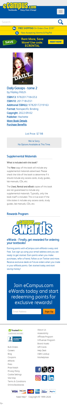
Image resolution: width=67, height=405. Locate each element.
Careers (11, 350)
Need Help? (21, 397)
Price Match (13, 367)
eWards (11, 360)
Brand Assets (43, 343)
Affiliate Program (45, 336)
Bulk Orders (13, 347)
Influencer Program (46, 340)
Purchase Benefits (17, 124)
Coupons (12, 357)
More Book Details (17, 120)
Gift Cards (42, 347)
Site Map (12, 378)
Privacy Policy (14, 371)
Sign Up (49, 311)
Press (10, 364)
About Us (41, 330)
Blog (10, 354)
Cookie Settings (15, 374)
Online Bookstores (16, 385)
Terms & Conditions (17, 381)
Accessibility (42, 333)
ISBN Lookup (43, 354)
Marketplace (43, 357)
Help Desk (41, 350)
